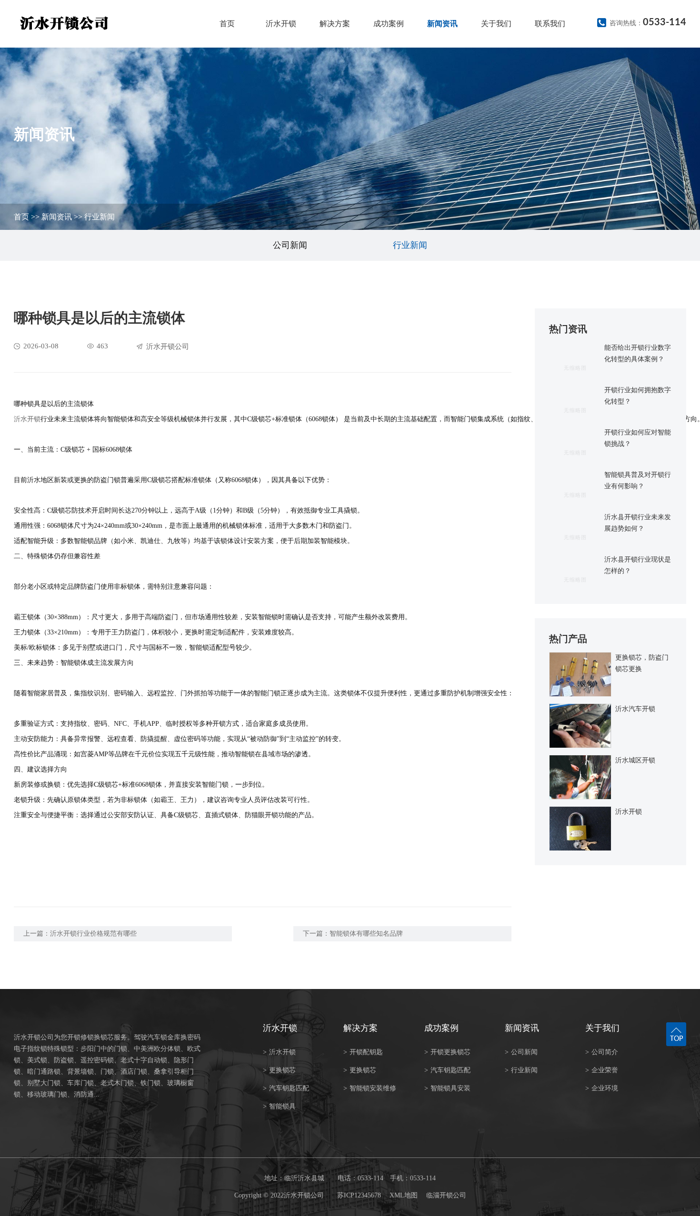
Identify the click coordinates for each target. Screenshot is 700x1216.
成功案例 (388, 24)
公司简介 (601, 1052)
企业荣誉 (601, 1070)
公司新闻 (290, 245)
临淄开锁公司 (446, 1195)
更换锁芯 (279, 1070)
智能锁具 (279, 1106)
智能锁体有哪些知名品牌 (366, 933)
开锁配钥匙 (363, 1052)
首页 (227, 24)
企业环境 (601, 1088)
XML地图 (404, 1195)
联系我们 (550, 24)
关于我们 (496, 24)
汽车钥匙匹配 (286, 1088)
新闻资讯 (442, 24)
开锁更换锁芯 (447, 1052)
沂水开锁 (281, 24)
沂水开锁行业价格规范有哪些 (93, 933)
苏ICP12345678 (359, 1195)
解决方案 (335, 24)
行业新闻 (99, 217)
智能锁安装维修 (369, 1088)
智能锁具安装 (447, 1088)
